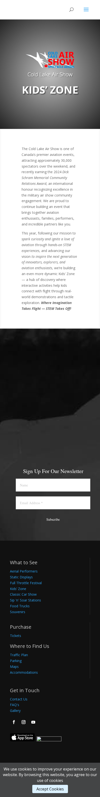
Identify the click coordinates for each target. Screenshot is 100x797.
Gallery (15, 710)
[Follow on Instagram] (23, 722)
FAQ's (14, 704)
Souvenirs (17, 611)
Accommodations (24, 672)
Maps (14, 666)
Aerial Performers (24, 571)
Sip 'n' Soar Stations (25, 600)
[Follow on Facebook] (14, 722)
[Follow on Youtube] (33, 722)
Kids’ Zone (18, 588)
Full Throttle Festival (26, 583)
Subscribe (53, 519)
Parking (16, 660)
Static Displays (21, 577)
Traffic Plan (19, 655)
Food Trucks (20, 606)
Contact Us (18, 699)
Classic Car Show (23, 594)
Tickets (15, 635)
